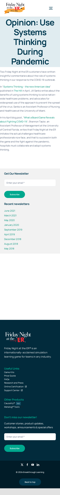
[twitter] (22, 464)
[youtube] (32, 464)
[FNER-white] (18, 332)
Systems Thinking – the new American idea (26, 86)
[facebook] (27, 464)
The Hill (18, 90)
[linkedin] (38, 464)
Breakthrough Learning (33, 472)
